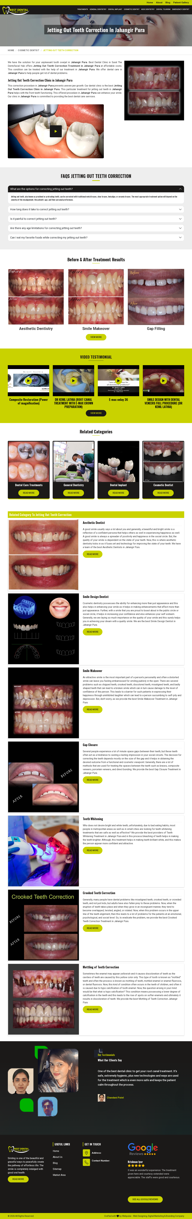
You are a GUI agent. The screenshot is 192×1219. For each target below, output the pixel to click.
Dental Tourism (163, 9)
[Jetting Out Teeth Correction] (154, 91)
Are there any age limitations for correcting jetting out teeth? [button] (46, 228)
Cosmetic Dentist (132, 9)
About (159, 2)
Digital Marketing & (157, 1216)
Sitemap (57, 1169)
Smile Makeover (92, 670)
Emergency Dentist (180, 9)
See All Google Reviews (145, 1199)
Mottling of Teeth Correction (101, 967)
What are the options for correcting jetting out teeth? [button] (41, 189)
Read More (28, 493)
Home (150, 2)
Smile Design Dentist (96, 596)
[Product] (43, 554)
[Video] (56, 131)
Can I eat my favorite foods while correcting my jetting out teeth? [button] (48, 237)
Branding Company (175, 1216)
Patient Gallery (181, 2)
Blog (167, 2)
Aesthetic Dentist (94, 522)
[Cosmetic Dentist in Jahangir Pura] (163, 462)
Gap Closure (90, 745)
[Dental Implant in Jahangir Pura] (118, 462)
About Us (57, 1157)
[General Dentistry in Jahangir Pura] (73, 462)
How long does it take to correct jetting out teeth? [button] (39, 209)
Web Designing (140, 1216)
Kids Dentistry (147, 9)
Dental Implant (115, 9)
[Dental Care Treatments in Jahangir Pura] (29, 462)
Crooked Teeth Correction (99, 893)
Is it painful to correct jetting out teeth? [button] (33, 218)
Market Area (59, 1175)
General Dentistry (98, 9)
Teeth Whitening (93, 819)
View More (96, 337)
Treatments (82, 9)
